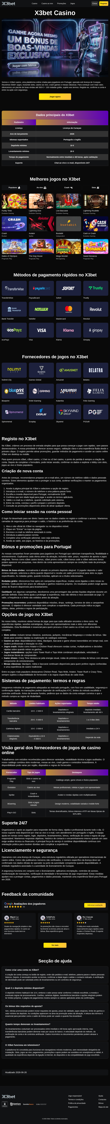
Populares (13, 187)
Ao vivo (40, 187)
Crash (66, 187)
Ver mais (55, 945)
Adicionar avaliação (95, 905)
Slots (94, 187)
